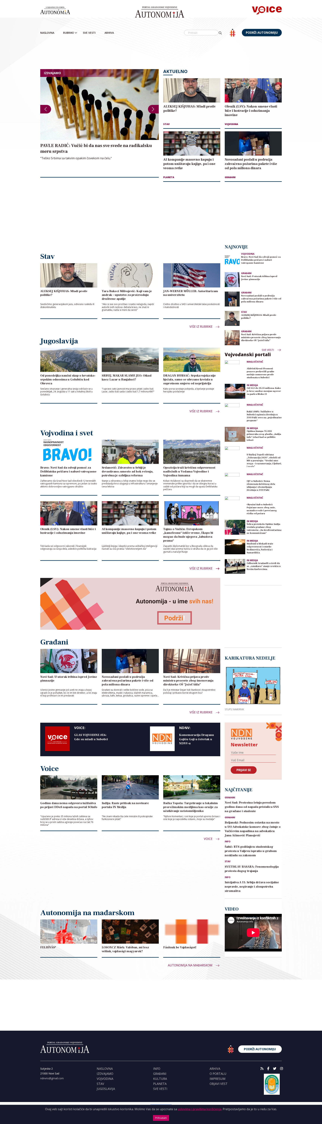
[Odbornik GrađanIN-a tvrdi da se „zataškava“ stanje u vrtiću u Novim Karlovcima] (235, 566)
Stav (166, 124)
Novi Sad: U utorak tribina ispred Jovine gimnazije (259, 278)
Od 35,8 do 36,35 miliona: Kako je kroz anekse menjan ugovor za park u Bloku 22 (264, 391)
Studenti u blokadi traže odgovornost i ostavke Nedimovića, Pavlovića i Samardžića (260, 548)
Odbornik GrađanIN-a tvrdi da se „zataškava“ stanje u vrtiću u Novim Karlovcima (264, 566)
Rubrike (68, 32)
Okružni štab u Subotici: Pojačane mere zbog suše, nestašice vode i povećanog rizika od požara (262, 509)
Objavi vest (219, 1084)
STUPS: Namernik (234, 709)
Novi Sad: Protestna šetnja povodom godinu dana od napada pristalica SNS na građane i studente (252, 807)
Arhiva (109, 32)
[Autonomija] (159, 12)
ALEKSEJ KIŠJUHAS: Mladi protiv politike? (258, 317)
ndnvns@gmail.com (52, 1078)
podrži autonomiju (262, 33)
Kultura (160, 1079)
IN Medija (252, 385)
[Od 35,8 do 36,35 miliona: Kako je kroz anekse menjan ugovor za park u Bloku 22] (235, 391)
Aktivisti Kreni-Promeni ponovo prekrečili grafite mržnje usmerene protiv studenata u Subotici (260, 373)
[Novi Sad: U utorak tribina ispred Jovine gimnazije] (232, 279)
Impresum (217, 1079)
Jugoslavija (106, 1089)
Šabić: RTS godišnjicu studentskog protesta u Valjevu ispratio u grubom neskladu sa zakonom (251, 851)
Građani (230, 177)
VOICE (208, 839)
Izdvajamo (105, 1074)
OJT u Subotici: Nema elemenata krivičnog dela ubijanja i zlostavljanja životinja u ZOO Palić (261, 485)
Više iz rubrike (201, 327)
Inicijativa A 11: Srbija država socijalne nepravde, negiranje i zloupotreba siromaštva (252, 886)
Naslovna (47, 32)
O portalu (218, 1074)
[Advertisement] (161, 53)
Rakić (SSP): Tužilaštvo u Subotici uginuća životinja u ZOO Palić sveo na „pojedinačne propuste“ (264, 416)
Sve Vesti (89, 32)
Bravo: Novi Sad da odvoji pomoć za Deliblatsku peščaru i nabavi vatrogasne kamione (261, 260)
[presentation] (45, 109)
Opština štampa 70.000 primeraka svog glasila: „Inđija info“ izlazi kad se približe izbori (264, 436)
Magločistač (255, 361)
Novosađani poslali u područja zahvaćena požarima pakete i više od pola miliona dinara (261, 298)
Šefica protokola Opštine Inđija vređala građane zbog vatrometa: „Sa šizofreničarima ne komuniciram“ (264, 529)
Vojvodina (231, 124)
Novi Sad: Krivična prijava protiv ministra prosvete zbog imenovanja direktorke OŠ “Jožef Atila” (261, 337)
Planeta (168, 177)
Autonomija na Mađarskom (190, 965)
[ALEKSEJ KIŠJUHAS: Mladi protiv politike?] (232, 318)
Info (228, 841)
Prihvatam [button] (161, 1118)
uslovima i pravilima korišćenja (199, 1109)
